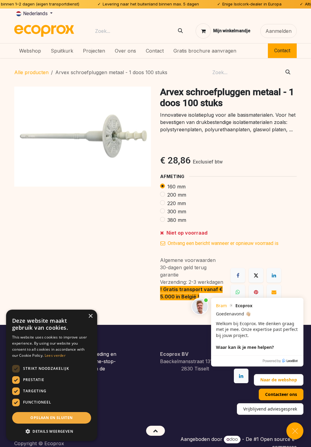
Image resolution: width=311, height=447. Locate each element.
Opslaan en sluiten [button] (51, 417)
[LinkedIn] (274, 275)
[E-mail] (274, 292)
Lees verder (55, 355)
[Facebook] (238, 275)
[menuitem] (30, 51)
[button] (155, 430)
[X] (256, 275)
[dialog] (51, 375)
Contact (282, 50)
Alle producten (31, 72)
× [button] (90, 316)
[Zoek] (180, 31)
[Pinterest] (256, 292)
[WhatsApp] (238, 292)
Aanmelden (278, 31)
